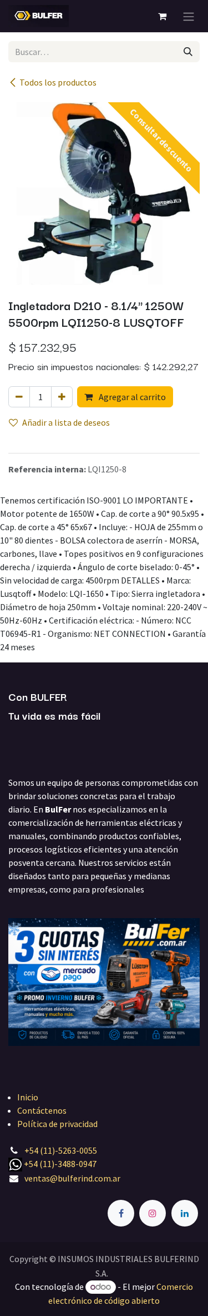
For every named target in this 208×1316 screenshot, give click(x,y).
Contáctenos (42, 1110)
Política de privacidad (57, 1123)
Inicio (27, 1097)
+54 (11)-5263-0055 (60, 1150)
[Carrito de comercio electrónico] (162, 16)
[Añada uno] (62, 396)
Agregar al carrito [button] (131, 396)
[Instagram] (152, 1213)
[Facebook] (121, 1213)
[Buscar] (188, 51)
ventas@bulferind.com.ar (72, 1178)
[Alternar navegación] (188, 16)
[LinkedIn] (184, 1213)
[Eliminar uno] (19, 396)
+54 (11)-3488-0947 (60, 1163)
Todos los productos (58, 82)
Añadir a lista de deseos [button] (66, 422)
